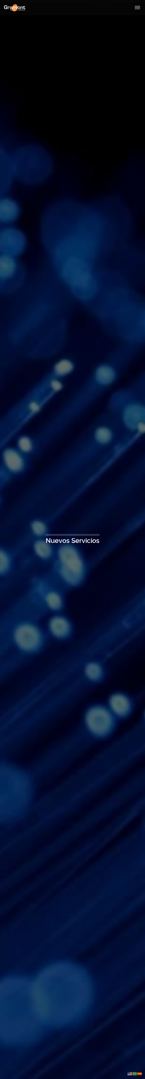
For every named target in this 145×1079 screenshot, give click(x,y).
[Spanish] (139, 1073)
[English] (129, 1073)
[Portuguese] (134, 1073)
